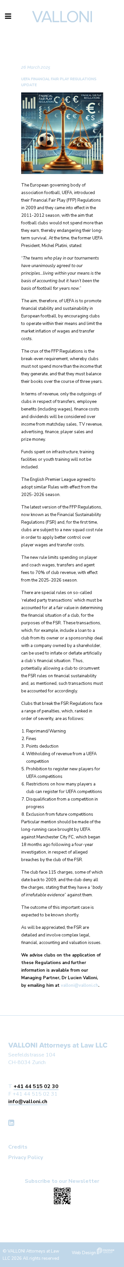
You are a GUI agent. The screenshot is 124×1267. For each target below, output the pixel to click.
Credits (17, 1147)
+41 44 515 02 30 (36, 1086)
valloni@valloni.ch (79, 985)
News (48, 36)
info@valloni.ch (27, 1101)
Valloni (26, 36)
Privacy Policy (25, 1157)
